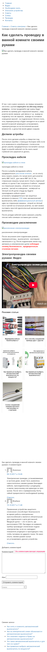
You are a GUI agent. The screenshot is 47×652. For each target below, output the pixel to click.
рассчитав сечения (23, 173)
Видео (7, 5)
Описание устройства (14, 10)
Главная (8, 3)
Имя (3, 577)
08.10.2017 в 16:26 (14, 474)
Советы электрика (18, 26)
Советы (8, 13)
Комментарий (8, 551)
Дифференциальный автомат (30, 200)
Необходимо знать (12, 8)
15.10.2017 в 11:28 (14, 505)
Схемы (8, 15)
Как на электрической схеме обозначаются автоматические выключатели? (24, 632)
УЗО (20, 198)
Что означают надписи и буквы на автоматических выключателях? (21, 637)
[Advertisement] (23, 78)
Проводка (9, 18)
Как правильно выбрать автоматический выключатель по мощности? (23, 647)
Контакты (9, 20)
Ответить (10, 497)
